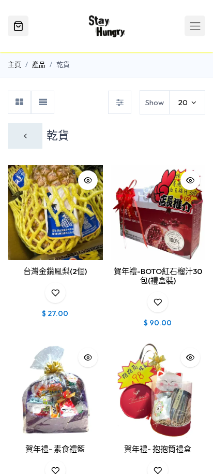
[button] (88, 180)
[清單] (42, 102)
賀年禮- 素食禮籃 (55, 449)
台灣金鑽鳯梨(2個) (55, 271)
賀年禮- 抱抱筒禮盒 (157, 449)
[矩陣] (19, 102)
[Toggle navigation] (195, 26)
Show (154, 102)
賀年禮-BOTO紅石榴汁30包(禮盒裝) (158, 275)
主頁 (14, 64)
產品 (38, 64)
